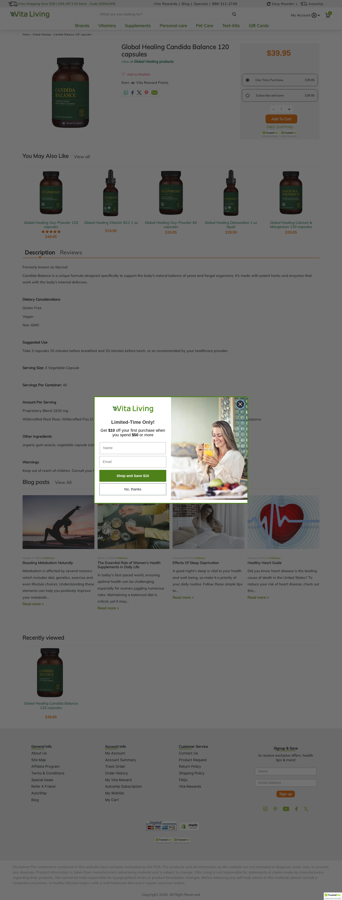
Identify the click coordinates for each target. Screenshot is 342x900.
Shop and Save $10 (133, 476)
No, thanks (132, 489)
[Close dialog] (240, 404)
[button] (333, 896)
